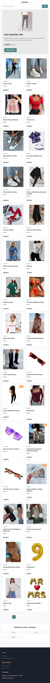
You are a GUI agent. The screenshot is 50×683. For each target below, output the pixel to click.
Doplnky (29, 564)
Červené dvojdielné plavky (35, 302)
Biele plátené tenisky (10, 156)
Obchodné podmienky (7, 658)
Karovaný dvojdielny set (34, 156)
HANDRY (25, 2)
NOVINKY (5, 81)
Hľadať (44, 6)
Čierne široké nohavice (34, 230)
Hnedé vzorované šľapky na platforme (12, 530)
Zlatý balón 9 (31, 567)
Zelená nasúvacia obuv (34, 529)
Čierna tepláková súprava (11, 410)
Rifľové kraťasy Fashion (10, 266)
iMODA (5, 86)
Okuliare (29, 372)
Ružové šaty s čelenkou (10, 120)
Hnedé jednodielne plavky (35, 338)
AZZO (36, 632)
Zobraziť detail (10, 50)
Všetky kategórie (6, 665)
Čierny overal (7, 83)
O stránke (4, 656)
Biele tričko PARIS (9, 338)
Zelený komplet (8, 302)
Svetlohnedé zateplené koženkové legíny (34, 450)
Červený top (30, 120)
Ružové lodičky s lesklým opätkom (34, 490)
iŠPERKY (29, 377)
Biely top (29, 266)
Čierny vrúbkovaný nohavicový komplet (36, 193)
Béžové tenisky (31, 83)
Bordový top (30, 410)
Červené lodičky (8, 230)
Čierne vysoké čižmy (9, 374)
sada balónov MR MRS (34, 603)
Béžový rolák (7, 603)
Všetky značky (5, 668)
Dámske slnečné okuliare (35, 374)
